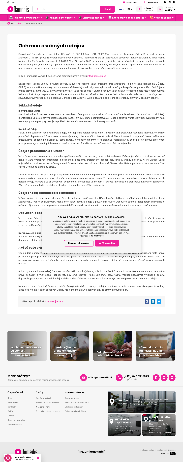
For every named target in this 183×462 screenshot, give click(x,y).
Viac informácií (96, 236)
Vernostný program (15, 424)
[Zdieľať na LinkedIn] (153, 301)
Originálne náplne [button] (92, 18)
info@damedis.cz (133, 2)
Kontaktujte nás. (53, 301)
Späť (12, 23)
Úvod (20, 23)
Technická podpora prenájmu (48, 411)
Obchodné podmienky (74, 407)
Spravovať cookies (78, 243)
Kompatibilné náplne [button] (61, 18)
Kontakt (10, 416)
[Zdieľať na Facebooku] (147, 301)
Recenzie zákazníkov (16, 420)
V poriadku (108, 243)
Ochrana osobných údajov (75, 411)
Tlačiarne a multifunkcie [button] (26, 18)
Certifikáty (11, 407)
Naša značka (12, 402)
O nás (12, 2)
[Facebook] (165, 2)
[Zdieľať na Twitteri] (159, 301)
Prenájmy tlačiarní (43, 398)
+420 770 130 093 (153, 2)
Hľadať (107, 9)
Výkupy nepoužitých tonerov (47, 402)
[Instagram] (174, 2)
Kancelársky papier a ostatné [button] (128, 18)
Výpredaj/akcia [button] (162, 18)
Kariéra (10, 411)
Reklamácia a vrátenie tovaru (77, 402)
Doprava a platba (72, 398)
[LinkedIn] (169, 2)
